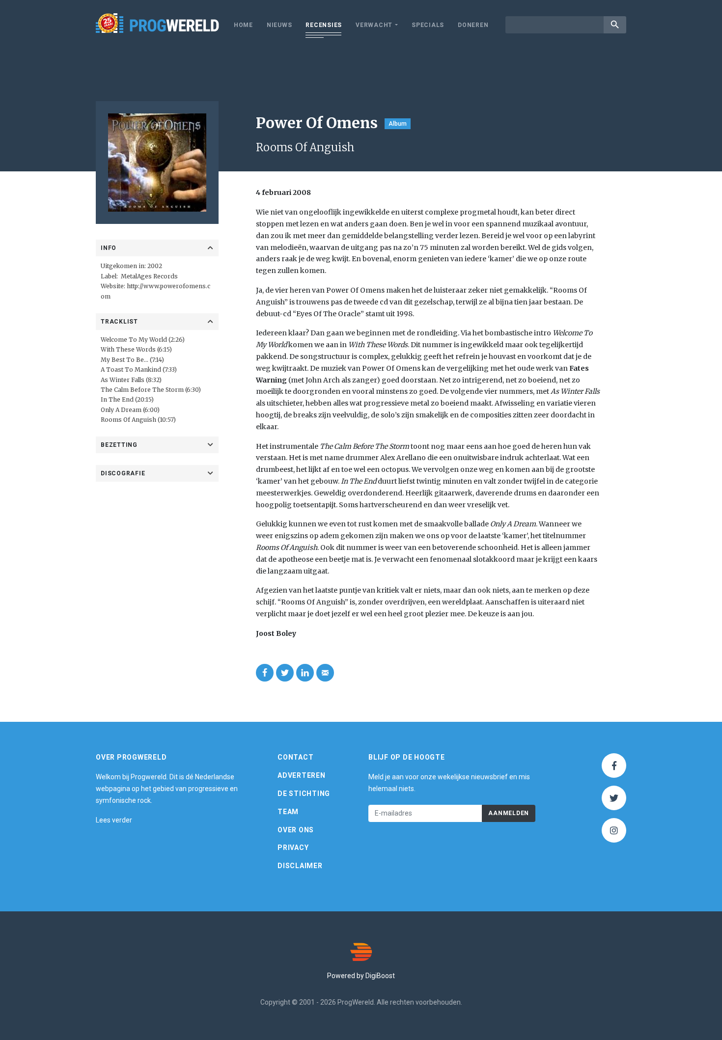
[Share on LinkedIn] (305, 673)
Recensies (323, 25)
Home (243, 25)
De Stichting (304, 793)
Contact (295, 757)
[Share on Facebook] (265, 673)
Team (288, 812)
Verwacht (374, 25)
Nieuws (279, 25)
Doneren (473, 25)
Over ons (296, 830)
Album (398, 123)
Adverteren (302, 775)
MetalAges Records (149, 276)
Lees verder (114, 820)
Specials (428, 25)
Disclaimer (300, 866)
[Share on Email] (325, 673)
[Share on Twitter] (285, 673)
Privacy (293, 847)
